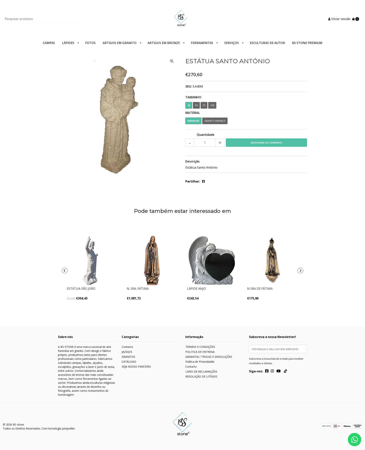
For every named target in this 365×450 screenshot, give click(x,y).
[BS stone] (182, 18)
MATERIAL (192, 113)
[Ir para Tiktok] (285, 371)
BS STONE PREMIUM (307, 43)
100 (212, 105)
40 (188, 105)
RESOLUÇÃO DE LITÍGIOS (201, 376)
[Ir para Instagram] (272, 371)
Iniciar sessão (340, 19)
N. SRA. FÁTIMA (138, 289)
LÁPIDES (68, 43)
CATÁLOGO (129, 361)
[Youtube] (278, 371)
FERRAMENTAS (202, 43)
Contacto (127, 347)
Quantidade (205, 135)
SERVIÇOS (231, 43)
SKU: (188, 86)
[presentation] (64, 270)
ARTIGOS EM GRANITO (119, 43)
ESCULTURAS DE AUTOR (267, 43)
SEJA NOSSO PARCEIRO (136, 366)
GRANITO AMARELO (214, 120)
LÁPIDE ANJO (196, 289)
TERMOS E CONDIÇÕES (200, 347)
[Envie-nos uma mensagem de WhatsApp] (354, 439)
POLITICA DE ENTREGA (200, 352)
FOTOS (90, 43)
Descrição (192, 161)
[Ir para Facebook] (266, 371)
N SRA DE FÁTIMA (260, 289)
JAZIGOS (127, 352)
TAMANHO (193, 97)
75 (204, 105)
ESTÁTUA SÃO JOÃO (81, 289)
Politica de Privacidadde (199, 361)
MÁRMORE (193, 120)
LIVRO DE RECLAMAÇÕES (201, 371)
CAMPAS (49, 43)
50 (196, 105)
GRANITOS (128, 356)
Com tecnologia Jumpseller (58, 428)
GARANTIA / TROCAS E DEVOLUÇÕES (208, 356)
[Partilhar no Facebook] (203, 181)
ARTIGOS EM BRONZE (164, 43)
